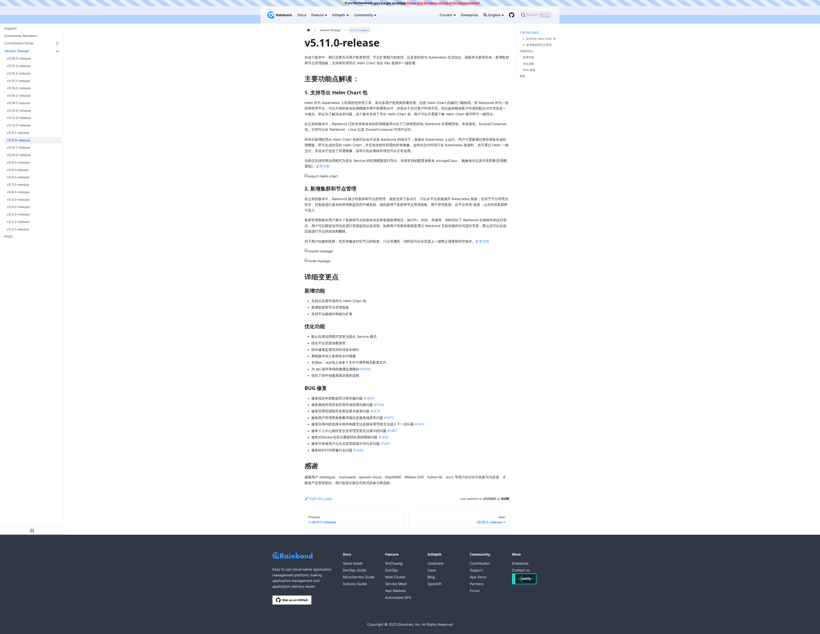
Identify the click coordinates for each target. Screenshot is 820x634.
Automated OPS (398, 597)
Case (432, 570)
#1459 (383, 437)
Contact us (521, 570)
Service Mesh (396, 584)
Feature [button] (317, 15)
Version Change (16, 51)
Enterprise (469, 15)
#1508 (379, 405)
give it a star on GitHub (389, 3)
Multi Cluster (395, 577)
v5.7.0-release (18, 185)
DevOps (391, 570)
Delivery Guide (355, 584)
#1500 (365, 369)
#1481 (385, 443)
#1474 (420, 424)
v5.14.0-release (19, 110)
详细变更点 (526, 51)
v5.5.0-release (18, 200)
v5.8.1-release (18, 170)
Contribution (480, 563)
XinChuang (394, 563)
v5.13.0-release (19, 118)
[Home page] (309, 30)
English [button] (494, 15)
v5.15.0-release (19, 88)
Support (10, 28)
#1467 (392, 431)
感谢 (522, 76)
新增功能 (528, 57)
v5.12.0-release (19, 125)
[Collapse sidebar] (32, 530)
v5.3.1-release (18, 229)
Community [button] (363, 15)
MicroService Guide (359, 577)
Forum (475, 591)
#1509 (369, 398)
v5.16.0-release (19, 59)
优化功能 (528, 63)
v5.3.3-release (18, 214)
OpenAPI (434, 584)
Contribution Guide (19, 43)
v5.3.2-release (18, 222)
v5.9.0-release (18, 162)
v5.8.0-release (18, 177)
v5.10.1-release (18, 148)
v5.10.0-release (19, 155)
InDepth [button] (338, 15)
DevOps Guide (354, 570)
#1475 (389, 418)
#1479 (375, 411)
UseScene (436, 563)
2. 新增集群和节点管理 (537, 45)
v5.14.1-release (18, 103)
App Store (478, 577)
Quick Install (353, 563)
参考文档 (323, 166)
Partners (476, 584)
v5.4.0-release (18, 207)
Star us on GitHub (295, 600)
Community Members (20, 36)
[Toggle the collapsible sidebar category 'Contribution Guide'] (57, 43)
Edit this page (321, 498)
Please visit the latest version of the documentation (443, 3)
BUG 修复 (529, 70)
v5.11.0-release (18, 140)
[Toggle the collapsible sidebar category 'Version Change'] (57, 51)
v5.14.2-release (19, 96)
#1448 (358, 450)
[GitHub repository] (512, 15)
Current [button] (446, 15)
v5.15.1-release (18, 81)
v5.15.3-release (19, 66)
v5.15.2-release (19, 73)
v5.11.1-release (18, 133)
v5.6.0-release (18, 192)
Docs (302, 15)
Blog (431, 577)
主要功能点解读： (531, 32)
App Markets (395, 591)
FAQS (8, 237)
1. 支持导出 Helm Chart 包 (539, 38)
